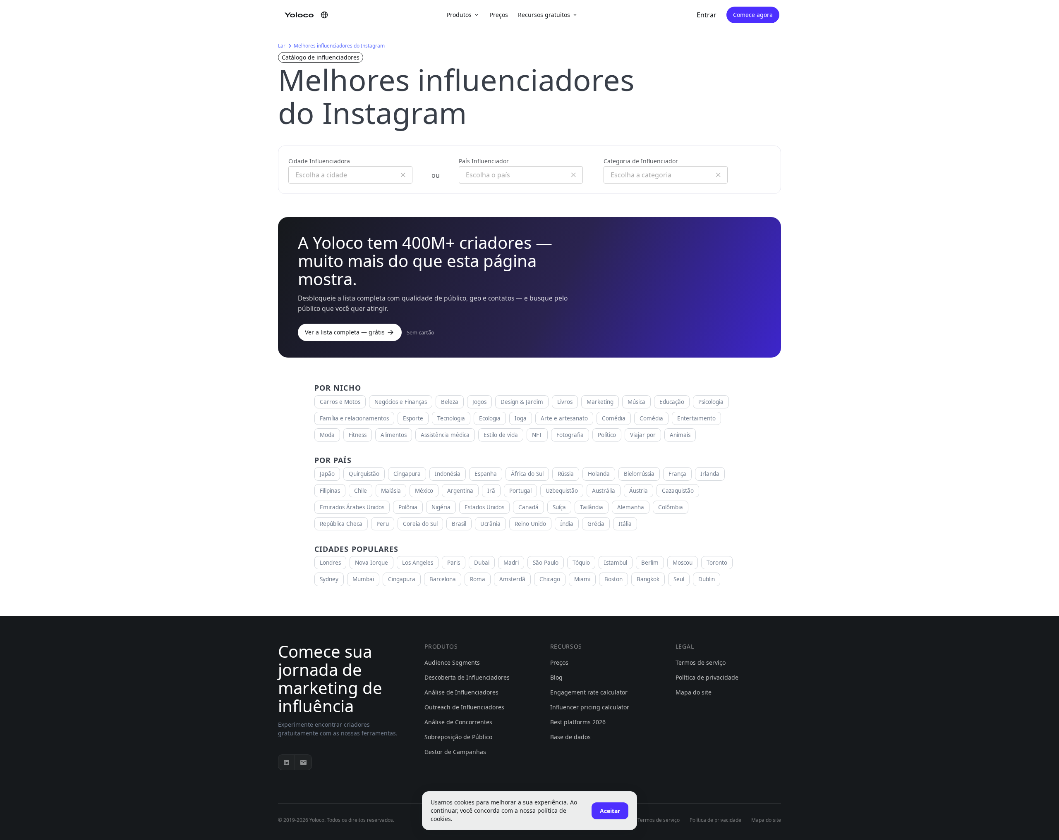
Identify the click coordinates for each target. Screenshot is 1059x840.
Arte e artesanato (564, 418)
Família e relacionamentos (354, 418)
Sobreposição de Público (458, 737)
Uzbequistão (562, 490)
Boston (613, 579)
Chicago (549, 579)
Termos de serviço (701, 662)
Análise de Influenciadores (461, 692)
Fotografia (570, 435)
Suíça (559, 507)
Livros (565, 402)
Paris (453, 562)
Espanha (485, 473)
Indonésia (447, 473)
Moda (327, 435)
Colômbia (670, 507)
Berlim (650, 562)
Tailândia (591, 507)
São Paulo (545, 562)
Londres (330, 562)
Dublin (706, 579)
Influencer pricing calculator (589, 707)
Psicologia (711, 402)
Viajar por (643, 435)
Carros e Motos (340, 402)
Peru (382, 523)
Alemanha (630, 507)
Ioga (521, 418)
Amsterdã (512, 579)
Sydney (329, 579)
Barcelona (442, 579)
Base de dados (570, 737)
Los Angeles (417, 562)
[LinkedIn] (286, 762)
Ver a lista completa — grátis (345, 332)
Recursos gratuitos (544, 15)
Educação (671, 402)
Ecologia (490, 418)
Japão (327, 473)
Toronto (717, 562)
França (677, 473)
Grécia (595, 523)
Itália (625, 523)
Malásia (391, 490)
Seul (678, 579)
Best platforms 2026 (578, 722)
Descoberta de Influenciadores (467, 677)
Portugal (520, 490)
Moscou (682, 562)
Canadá (528, 507)
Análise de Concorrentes (458, 722)
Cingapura (407, 473)
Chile (360, 490)
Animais (680, 435)
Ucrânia (490, 523)
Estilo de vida (501, 435)
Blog (556, 677)
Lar (281, 45)
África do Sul (527, 473)
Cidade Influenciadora (319, 161)
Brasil (459, 523)
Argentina (460, 490)
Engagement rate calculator (589, 692)
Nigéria (440, 507)
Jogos (479, 402)
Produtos (459, 15)
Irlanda (709, 473)
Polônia (407, 507)
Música (636, 402)
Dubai (481, 562)
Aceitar (610, 811)
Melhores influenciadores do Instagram (339, 45)
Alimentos (394, 435)
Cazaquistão (678, 490)
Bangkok (648, 579)
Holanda (599, 473)
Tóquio (581, 562)
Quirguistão (364, 473)
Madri (511, 562)
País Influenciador (484, 161)
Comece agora (753, 15)
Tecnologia (451, 418)
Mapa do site (694, 692)
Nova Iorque (371, 562)
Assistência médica (445, 435)
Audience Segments (452, 662)
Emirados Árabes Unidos (352, 507)
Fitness (358, 435)
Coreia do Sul (420, 523)
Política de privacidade (707, 677)
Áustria (638, 490)
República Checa (341, 523)
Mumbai (363, 579)
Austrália (603, 490)
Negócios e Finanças (400, 402)
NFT (537, 435)
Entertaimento (696, 418)
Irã (491, 490)
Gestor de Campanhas (455, 752)
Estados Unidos (484, 507)
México (424, 490)
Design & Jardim (522, 402)
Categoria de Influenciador (641, 161)
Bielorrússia (639, 473)
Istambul (615, 562)
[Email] (303, 762)
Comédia (613, 418)
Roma (477, 579)
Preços (499, 15)
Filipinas (330, 490)
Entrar (706, 14)
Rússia (566, 473)
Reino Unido (530, 523)
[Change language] (324, 15)
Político (607, 435)
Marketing (600, 402)
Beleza (449, 402)
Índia (566, 523)
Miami (582, 579)
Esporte (413, 418)
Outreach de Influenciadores (464, 707)
